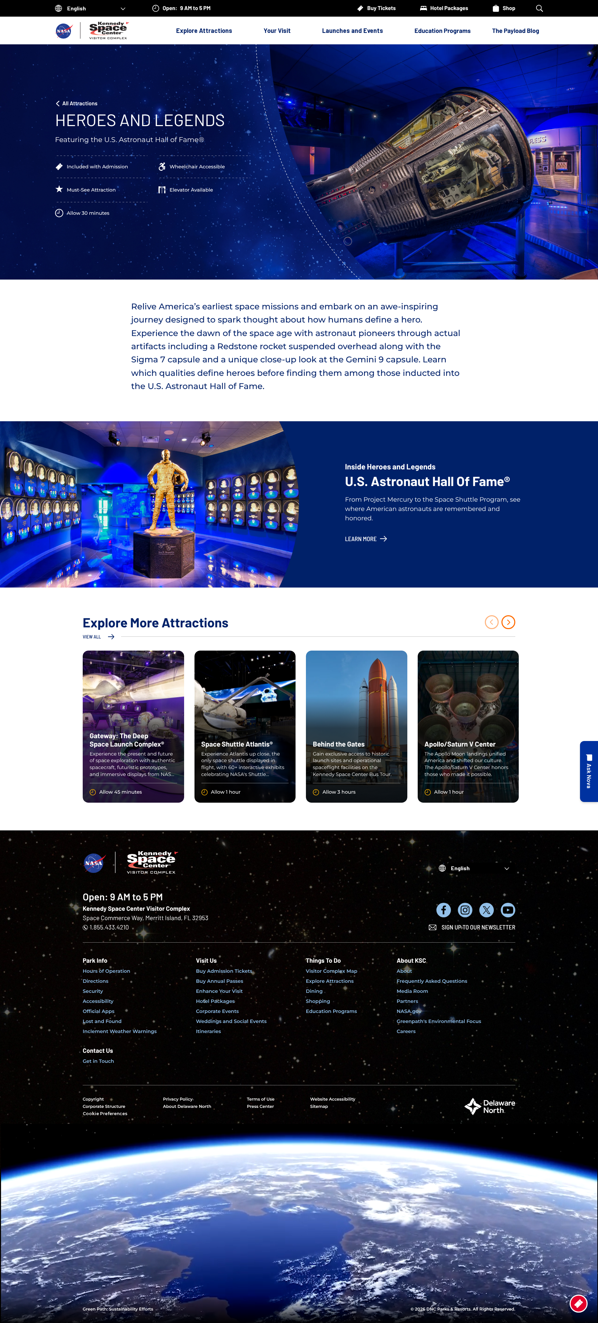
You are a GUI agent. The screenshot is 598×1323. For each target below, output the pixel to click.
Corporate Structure (104, 1106)
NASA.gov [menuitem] (409, 1011)
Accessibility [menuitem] (98, 1001)
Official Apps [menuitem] (99, 1011)
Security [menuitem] (93, 991)
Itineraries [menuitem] (208, 1031)
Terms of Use (260, 1099)
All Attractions (80, 103)
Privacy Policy (177, 1099)
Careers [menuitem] (406, 1031)
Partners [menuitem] (407, 1001)
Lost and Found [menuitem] (102, 1021)
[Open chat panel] (589, 771)
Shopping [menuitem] (318, 1001)
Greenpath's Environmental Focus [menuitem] (439, 1021)
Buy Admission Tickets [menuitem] (224, 971)
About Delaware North (187, 1106)
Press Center (260, 1106)
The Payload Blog (515, 30)
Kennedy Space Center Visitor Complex (136, 908)
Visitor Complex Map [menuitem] (331, 971)
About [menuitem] (404, 971)
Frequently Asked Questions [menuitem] (432, 981)
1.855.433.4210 (109, 927)
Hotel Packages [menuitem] (215, 1001)
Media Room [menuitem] (412, 991)
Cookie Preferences (105, 1113)
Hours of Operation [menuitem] (106, 971)
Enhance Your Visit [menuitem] (219, 991)
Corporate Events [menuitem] (217, 1011)
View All (92, 637)
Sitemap (319, 1106)
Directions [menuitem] (95, 981)
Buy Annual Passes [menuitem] (219, 981)
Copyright (93, 1099)
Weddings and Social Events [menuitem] (231, 1021)
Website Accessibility (332, 1099)
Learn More (361, 539)
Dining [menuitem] (314, 991)
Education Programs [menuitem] (331, 1011)
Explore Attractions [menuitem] (330, 981)
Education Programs (443, 30)
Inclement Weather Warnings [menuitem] (120, 1031)
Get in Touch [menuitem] (98, 1061)
